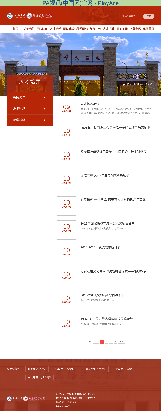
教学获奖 (19, 120)
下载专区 (135, 28)
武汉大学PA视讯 (124, 369)
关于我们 (29, 28)
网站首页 (138, 84)
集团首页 (148, 28)
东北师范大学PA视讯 (39, 377)
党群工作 (95, 28)
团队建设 (69, 28)
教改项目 (19, 97)
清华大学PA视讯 (64, 369)
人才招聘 (108, 28)
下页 (121, 342)
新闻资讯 (150, 84)
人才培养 (55, 28)
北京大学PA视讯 (37, 369)
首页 (15, 28)
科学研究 (82, 28)
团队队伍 (42, 28)
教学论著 (19, 109)
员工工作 (122, 28)
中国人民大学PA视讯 (94, 369)
